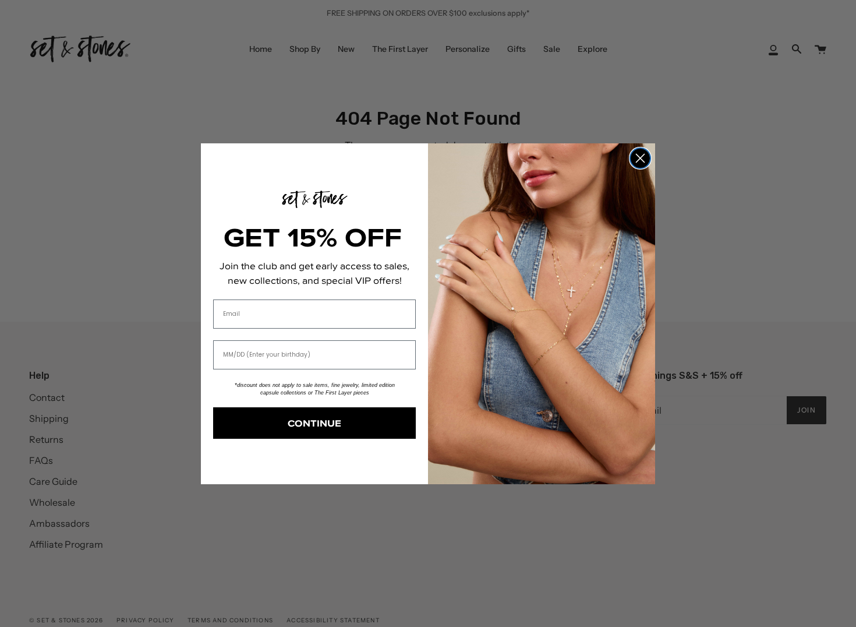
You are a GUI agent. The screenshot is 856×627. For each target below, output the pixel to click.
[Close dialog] (640, 158)
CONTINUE (314, 423)
